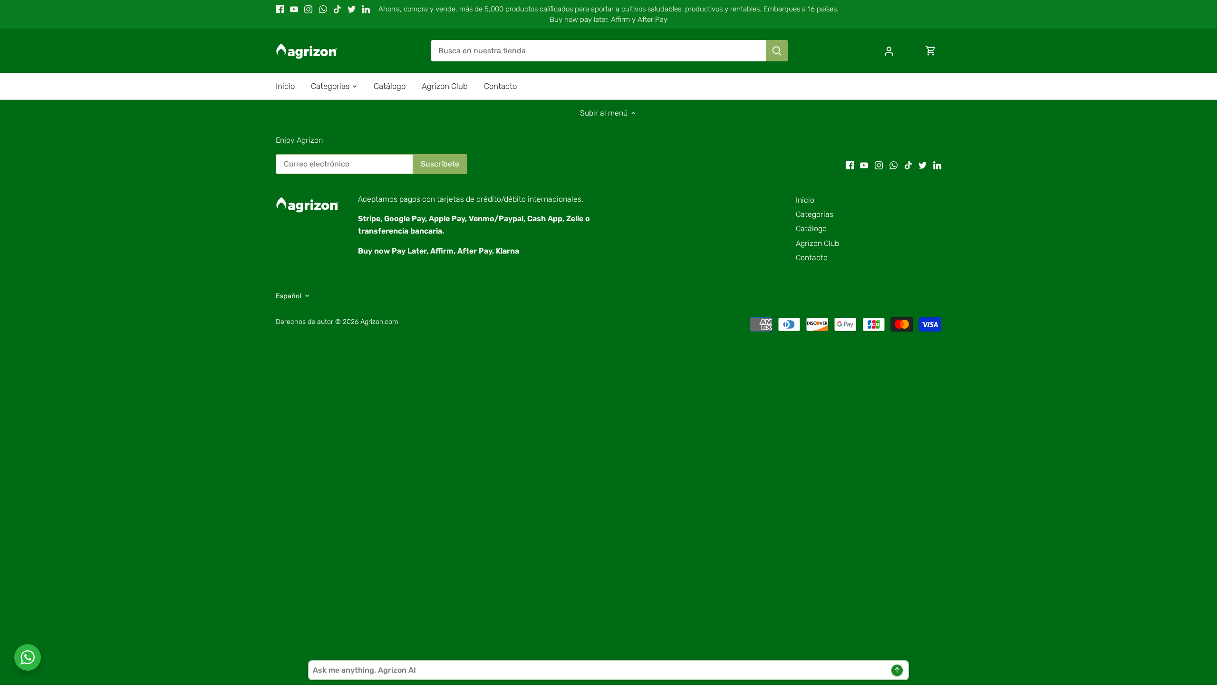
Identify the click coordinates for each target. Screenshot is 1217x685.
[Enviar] (777, 50)
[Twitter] (352, 9)
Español (288, 296)
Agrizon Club (817, 243)
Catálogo (811, 228)
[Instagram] (308, 9)
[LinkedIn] (366, 9)
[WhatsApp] (323, 9)
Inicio (805, 200)
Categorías (814, 214)
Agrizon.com (379, 322)
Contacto (812, 257)
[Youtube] (294, 9)
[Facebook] (280, 9)
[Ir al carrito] (931, 51)
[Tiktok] (337, 9)
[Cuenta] (889, 51)
